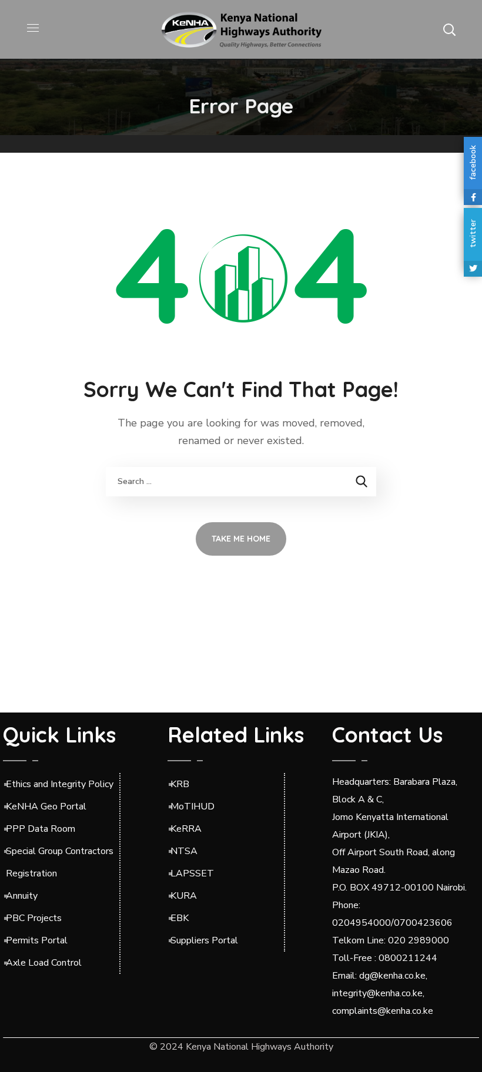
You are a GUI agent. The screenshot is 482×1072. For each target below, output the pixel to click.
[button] (449, 29)
